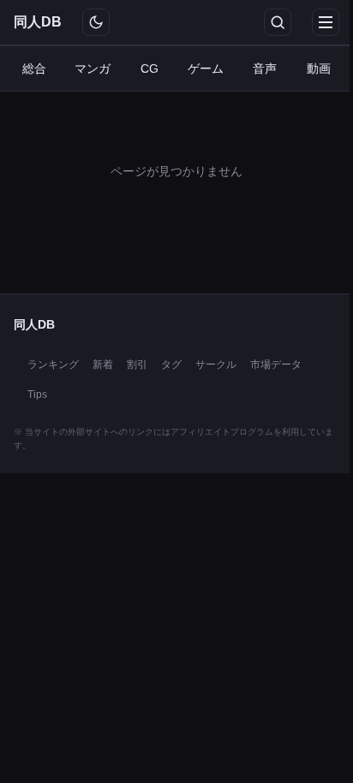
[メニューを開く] (325, 22)
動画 (319, 68)
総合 (34, 68)
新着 (103, 365)
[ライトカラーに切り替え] (96, 22)
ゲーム (206, 68)
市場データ (276, 365)
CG (150, 68)
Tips (37, 394)
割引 (137, 365)
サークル (215, 365)
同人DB (38, 22)
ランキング (53, 365)
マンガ (93, 68)
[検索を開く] (277, 22)
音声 (265, 68)
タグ (171, 365)
